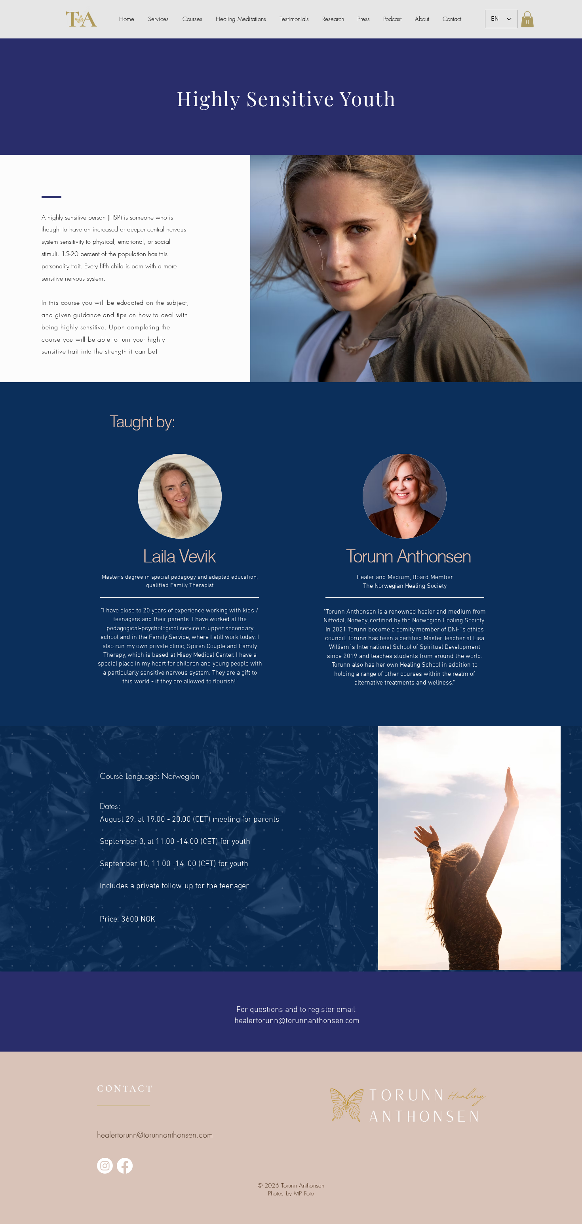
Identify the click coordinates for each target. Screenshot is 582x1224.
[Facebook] (125, 1166)
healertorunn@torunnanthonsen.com (296, 1021)
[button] (527, 19)
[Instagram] (105, 1166)
